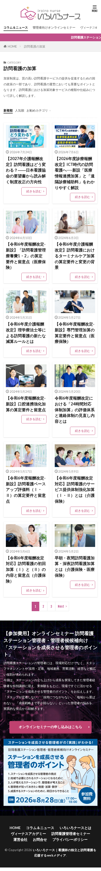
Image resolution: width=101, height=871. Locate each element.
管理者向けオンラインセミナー (54, 27)
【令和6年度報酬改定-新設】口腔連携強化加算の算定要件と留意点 (26, 404)
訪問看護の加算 (34, 46)
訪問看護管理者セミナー (70, 833)
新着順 (8, 110)
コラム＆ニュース (16, 27)
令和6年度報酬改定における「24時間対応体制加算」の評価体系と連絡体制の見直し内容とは (75, 410)
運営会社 (20, 839)
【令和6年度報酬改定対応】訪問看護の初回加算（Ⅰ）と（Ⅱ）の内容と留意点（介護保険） (26, 569)
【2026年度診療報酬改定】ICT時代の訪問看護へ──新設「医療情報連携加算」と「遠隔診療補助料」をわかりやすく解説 (75, 173)
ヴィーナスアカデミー (28, 833)
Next (61, 606)
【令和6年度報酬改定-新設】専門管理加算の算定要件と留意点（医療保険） (75, 333)
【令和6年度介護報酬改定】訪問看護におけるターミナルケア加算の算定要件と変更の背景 (75, 256)
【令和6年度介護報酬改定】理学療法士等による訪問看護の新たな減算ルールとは (26, 333)
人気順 (19, 110)
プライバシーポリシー (70, 839)
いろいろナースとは (75, 828)
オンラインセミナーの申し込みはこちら (50, 727)
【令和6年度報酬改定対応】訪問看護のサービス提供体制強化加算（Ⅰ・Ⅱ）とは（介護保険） (75, 490)
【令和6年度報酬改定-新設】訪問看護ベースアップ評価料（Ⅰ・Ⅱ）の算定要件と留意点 (26, 490)
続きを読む (34, 191)
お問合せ (40, 839)
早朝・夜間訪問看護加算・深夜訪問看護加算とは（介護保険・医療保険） (75, 567)
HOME (12, 46)
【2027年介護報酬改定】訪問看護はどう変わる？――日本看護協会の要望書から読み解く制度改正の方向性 (26, 170)
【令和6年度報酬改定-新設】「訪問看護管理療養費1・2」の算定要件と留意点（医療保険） (26, 256)
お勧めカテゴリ (37, 110)
